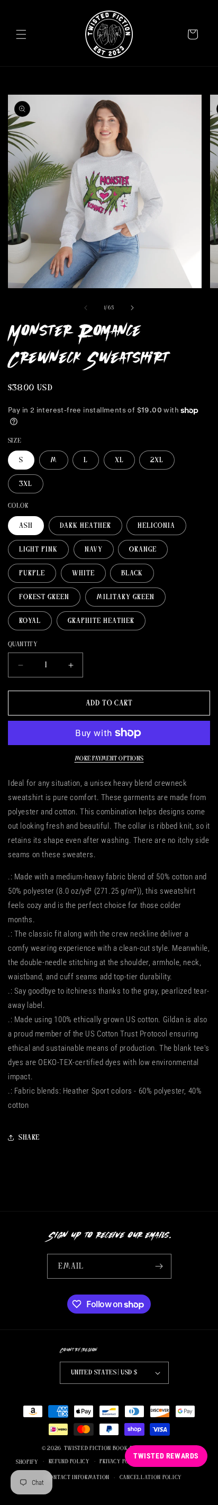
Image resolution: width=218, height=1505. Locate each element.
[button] (21, 34)
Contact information (78, 1477)
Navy (94, 549)
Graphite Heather (101, 621)
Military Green (125, 597)
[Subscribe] (159, 1266)
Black (132, 573)
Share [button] (29, 1137)
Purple (32, 573)
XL (119, 460)
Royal (30, 621)
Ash (26, 525)
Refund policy (69, 1461)
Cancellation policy (151, 1477)
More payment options (109, 758)
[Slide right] (132, 307)
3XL (25, 484)
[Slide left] (85, 307)
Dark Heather (85, 525)
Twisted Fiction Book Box (102, 1448)
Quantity (23, 644)
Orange (143, 549)
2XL (157, 460)
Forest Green (44, 597)
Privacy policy (120, 1461)
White (83, 573)
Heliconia (156, 525)
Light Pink (38, 549)
